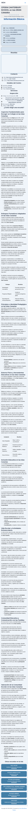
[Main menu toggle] (25, 2)
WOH (3, 3)
